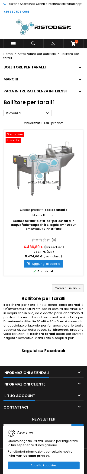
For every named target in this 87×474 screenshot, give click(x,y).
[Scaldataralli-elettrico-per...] (43, 169)
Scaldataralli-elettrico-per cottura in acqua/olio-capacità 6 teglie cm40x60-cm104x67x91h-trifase (44, 225)
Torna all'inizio (68, 288)
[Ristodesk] (43, 27)
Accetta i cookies (44, 465)
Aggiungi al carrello (43, 264)
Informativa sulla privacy (28, 455)
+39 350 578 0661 (16, 12)
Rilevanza (28, 113)
